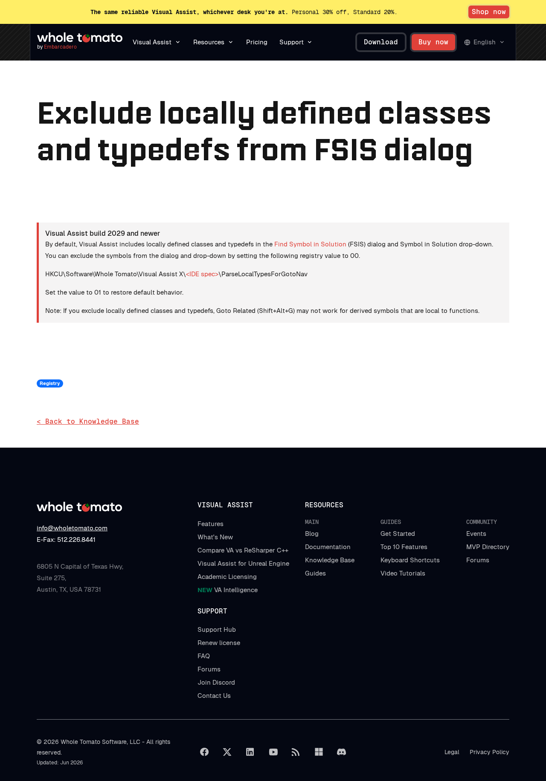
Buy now (433, 42)
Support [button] (291, 42)
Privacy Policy (489, 752)
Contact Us (214, 695)
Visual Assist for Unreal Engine (243, 563)
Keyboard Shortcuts (410, 560)
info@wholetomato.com (72, 528)
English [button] (484, 42)
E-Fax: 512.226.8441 (66, 539)
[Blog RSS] (296, 752)
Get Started (397, 533)
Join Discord (216, 682)
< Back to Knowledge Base (88, 421)
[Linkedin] (250, 752)
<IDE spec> (202, 274)
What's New (215, 537)
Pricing (256, 42)
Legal (451, 752)
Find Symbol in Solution (310, 244)
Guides (315, 573)
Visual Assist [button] (152, 42)
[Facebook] (204, 752)
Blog (312, 533)
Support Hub (216, 629)
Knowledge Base (329, 560)
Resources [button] (208, 42)
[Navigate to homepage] (79, 37)
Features (210, 524)
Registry (50, 383)
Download (381, 42)
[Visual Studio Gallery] (318, 752)
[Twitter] (227, 752)
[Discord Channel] (342, 752)
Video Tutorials (402, 573)
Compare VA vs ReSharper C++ (242, 550)
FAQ (203, 656)
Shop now (489, 11)
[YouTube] (273, 752)
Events (476, 533)
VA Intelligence (227, 590)
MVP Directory (487, 547)
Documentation (328, 547)
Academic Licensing (227, 577)
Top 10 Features (403, 547)
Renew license (218, 643)
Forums (477, 560)
